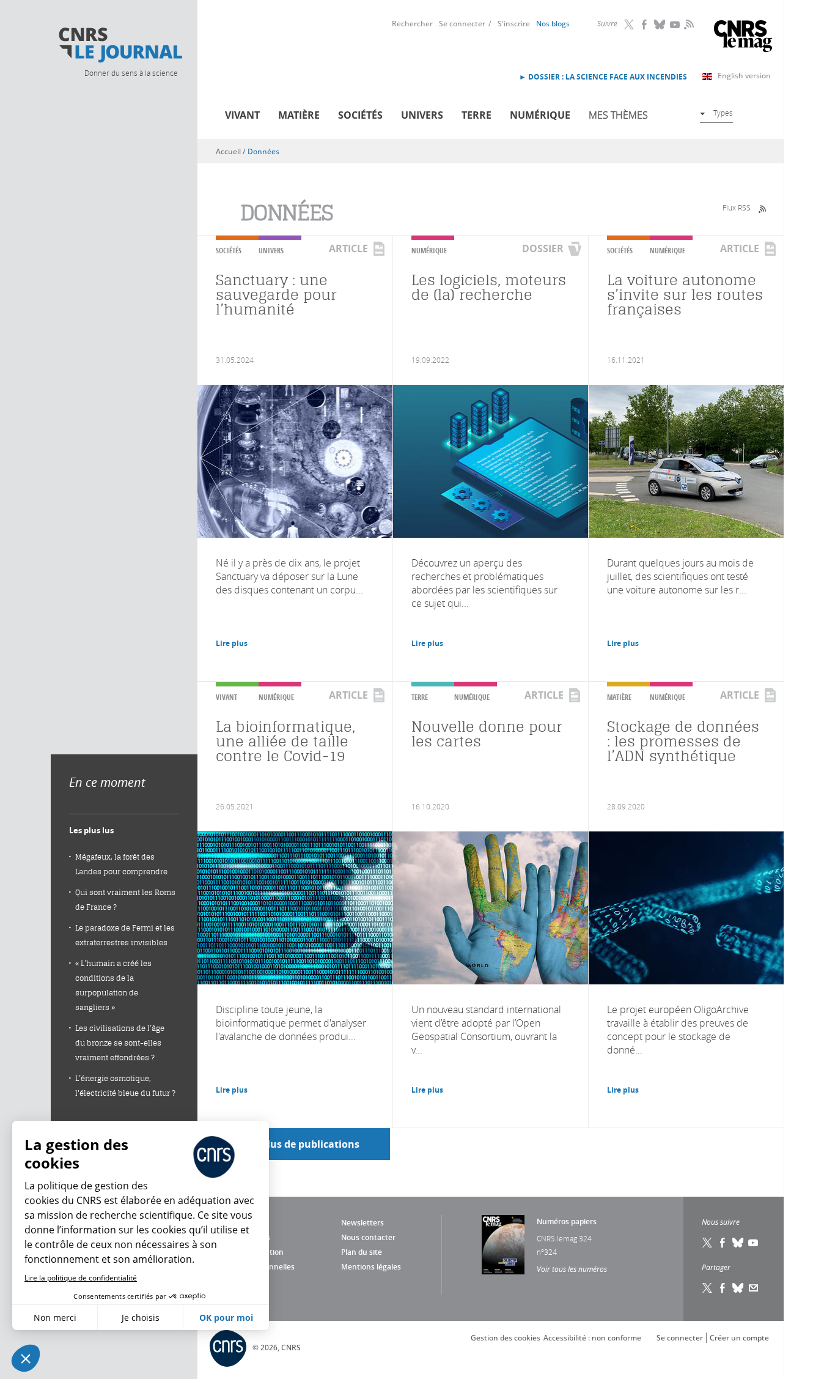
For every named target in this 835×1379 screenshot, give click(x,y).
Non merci (55, 1317)
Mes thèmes (618, 115)
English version (744, 75)
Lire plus (232, 643)
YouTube (675, 24)
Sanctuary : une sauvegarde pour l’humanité (276, 294)
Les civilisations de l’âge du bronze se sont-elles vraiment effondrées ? (119, 1043)
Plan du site (361, 1252)
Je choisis (141, 1317)
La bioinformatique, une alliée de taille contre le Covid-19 (285, 741)
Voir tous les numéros (572, 1269)
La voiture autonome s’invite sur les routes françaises (685, 294)
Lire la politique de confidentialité (80, 1278)
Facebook (645, 24)
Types (723, 112)
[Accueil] (120, 45)
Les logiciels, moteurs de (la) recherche (488, 287)
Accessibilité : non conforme (592, 1338)
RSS (688, 24)
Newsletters (362, 1222)
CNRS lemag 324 (564, 1238)
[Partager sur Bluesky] (738, 1288)
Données (263, 151)
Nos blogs (553, 23)
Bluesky (660, 24)
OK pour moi (226, 1317)
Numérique (540, 115)
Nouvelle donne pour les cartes (486, 734)
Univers (422, 115)
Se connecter (462, 23)
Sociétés (360, 115)
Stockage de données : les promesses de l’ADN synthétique (683, 741)
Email (754, 1288)
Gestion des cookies (505, 1338)
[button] (25, 1358)
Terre (476, 115)
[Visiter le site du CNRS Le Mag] (743, 37)
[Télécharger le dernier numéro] (503, 1244)
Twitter (629, 24)
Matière (299, 115)
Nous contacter (368, 1237)
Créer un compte (739, 1338)
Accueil (228, 151)
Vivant (242, 115)
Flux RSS (737, 207)
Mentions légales (371, 1267)
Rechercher (412, 23)
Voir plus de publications (299, 1144)
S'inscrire (514, 23)
